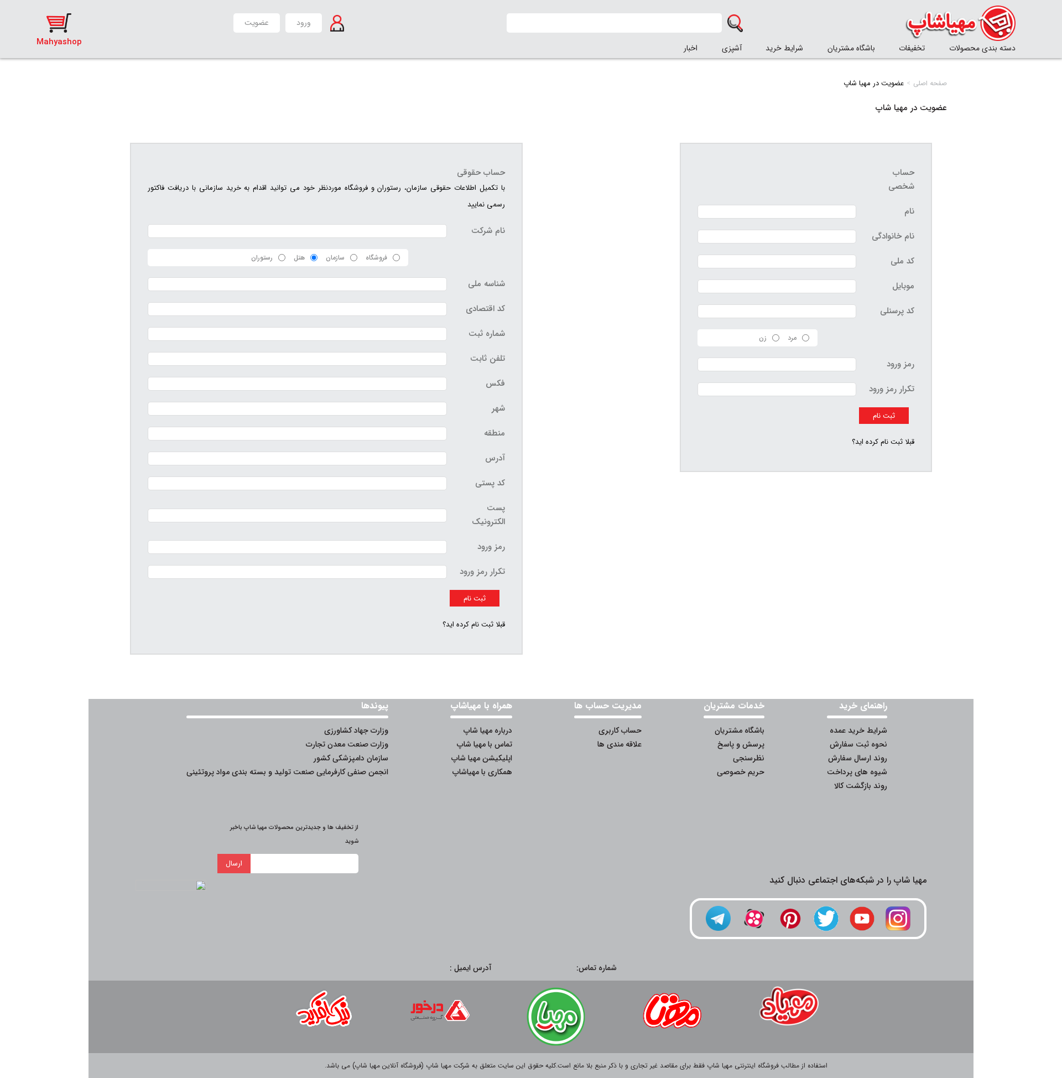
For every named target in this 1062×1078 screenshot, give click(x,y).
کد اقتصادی (485, 308)
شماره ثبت (486, 333)
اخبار (690, 48)
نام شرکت (488, 230)
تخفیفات (912, 48)
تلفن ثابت (487, 358)
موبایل (903, 286)
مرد (792, 338)
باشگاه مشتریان (851, 48)
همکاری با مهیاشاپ (482, 772)
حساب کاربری (620, 730)
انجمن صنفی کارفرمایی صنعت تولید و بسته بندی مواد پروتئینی (287, 772)
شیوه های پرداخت (857, 772)
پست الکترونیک (488, 514)
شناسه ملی (486, 284)
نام (909, 211)
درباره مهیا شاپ (488, 730)
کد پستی (490, 483)
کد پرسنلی (897, 311)
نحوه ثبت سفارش (858, 744)
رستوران (262, 257)
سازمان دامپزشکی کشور (351, 758)
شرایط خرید (784, 48)
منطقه (494, 433)
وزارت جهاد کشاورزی (356, 730)
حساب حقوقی (481, 172)
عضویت (256, 23)
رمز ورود (900, 364)
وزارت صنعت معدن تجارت (347, 744)
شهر (498, 408)
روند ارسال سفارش (857, 758)
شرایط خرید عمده (858, 730)
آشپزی (732, 48)
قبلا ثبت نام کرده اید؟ (883, 442)
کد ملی (902, 261)
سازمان (335, 257)
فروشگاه (376, 257)
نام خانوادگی (893, 236)
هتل (299, 257)
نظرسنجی (748, 758)
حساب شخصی (901, 179)
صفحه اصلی (930, 83)
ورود (303, 23)
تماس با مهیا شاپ (484, 744)
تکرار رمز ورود (891, 389)
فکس (495, 383)
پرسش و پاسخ (740, 744)
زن (763, 338)
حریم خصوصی (740, 772)
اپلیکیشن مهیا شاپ (481, 758)
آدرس (495, 458)
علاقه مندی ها (619, 744)
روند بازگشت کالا (860, 786)
